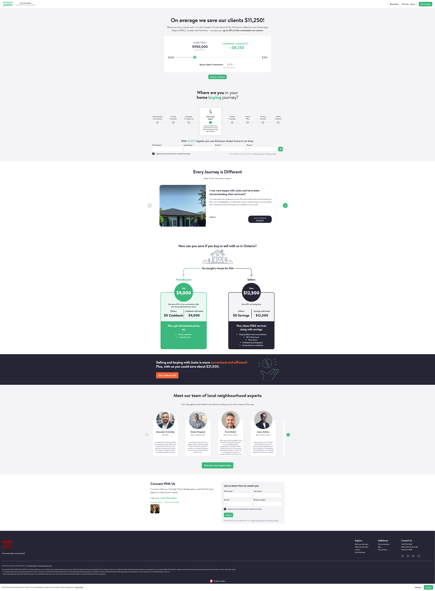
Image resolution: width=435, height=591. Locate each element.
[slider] (195, 57)
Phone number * (260, 499)
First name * (228, 491)
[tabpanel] (217, 147)
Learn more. (79, 587)
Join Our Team (156, 502)
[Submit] (280, 149)
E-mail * (218, 145)
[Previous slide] (149, 205)
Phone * (250, 145)
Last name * (258, 491)
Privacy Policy (32, 566)
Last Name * (188, 145)
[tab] (157, 121)
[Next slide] (285, 205)
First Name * (157, 145)
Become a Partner (172, 502)
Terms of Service (43, 566)
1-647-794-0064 (168, 498)
